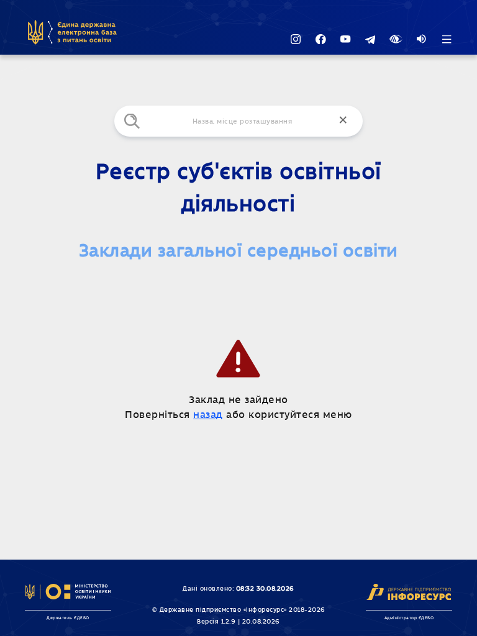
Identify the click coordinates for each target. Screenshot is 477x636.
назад (208, 415)
